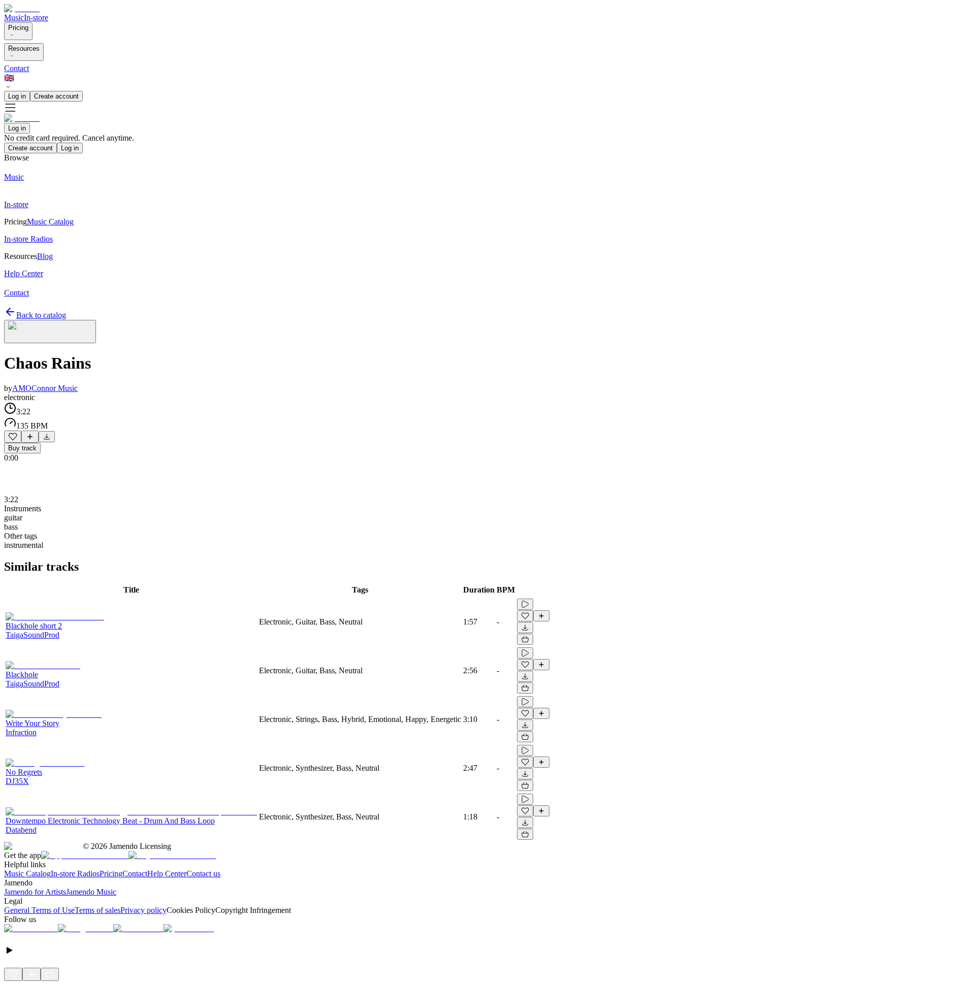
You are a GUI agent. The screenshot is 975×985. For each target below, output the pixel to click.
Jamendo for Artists (35, 892)
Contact (16, 68)
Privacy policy (143, 910)
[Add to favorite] (12, 437)
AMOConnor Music (45, 388)
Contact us (203, 873)
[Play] (50, 331)
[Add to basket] (525, 639)
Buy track (22, 448)
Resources (24, 48)
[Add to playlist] (30, 437)
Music (14, 17)
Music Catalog (27, 873)
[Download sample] (47, 436)
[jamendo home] (22, 8)
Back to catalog (41, 315)
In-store (36, 17)
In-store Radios (75, 873)
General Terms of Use (39, 910)
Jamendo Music (91, 892)
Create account (56, 96)
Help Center (166, 873)
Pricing (18, 27)
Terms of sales (97, 910)
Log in (17, 96)
